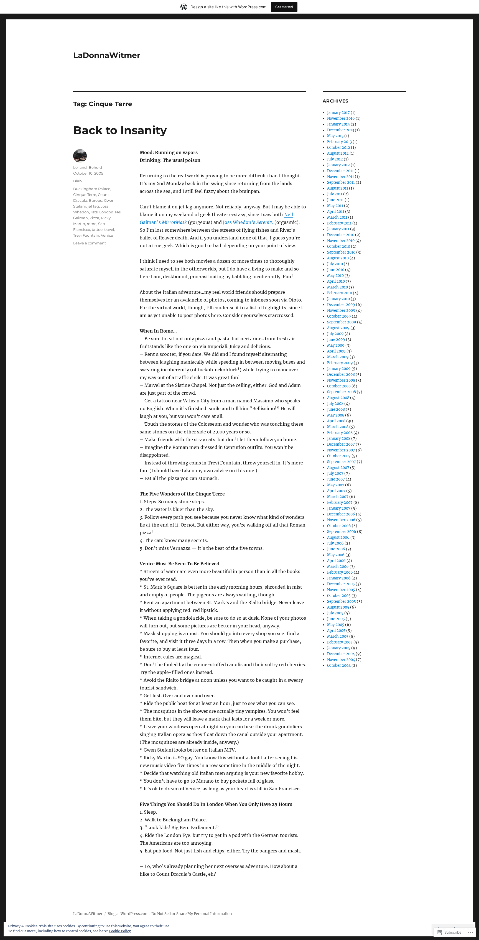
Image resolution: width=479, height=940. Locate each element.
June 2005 (336, 619)
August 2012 (338, 153)
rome (91, 223)
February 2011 (339, 223)
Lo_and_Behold (87, 167)
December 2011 (340, 170)
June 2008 (336, 409)
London (106, 212)
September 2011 (341, 182)
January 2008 (338, 438)
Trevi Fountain (86, 235)
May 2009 (336, 345)
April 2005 (336, 630)
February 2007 (340, 502)
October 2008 (339, 386)
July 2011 (334, 194)
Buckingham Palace (91, 189)
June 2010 (335, 269)
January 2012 (338, 165)
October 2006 (339, 525)
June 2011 (335, 200)
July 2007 (335, 473)
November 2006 (341, 520)
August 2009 (338, 328)
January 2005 (338, 648)
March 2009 (338, 357)
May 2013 (335, 136)
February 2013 (339, 141)
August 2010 (338, 258)
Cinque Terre (84, 194)
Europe (95, 200)
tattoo (97, 229)
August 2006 (338, 537)
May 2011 (335, 205)
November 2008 (341, 380)
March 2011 (337, 217)
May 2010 (335, 275)
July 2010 (335, 264)
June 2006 (336, 549)
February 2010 (339, 293)
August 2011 (337, 188)
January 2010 (338, 299)
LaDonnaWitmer (106, 55)
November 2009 (341, 310)
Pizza (94, 218)
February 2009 (340, 363)
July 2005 (335, 613)
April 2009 (336, 351)
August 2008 (338, 397)
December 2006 (341, 514)
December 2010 (340, 235)
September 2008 (341, 392)
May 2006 (336, 555)
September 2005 (341, 601)
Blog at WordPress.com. (128, 913)
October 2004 (339, 665)
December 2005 (341, 584)
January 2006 (339, 578)
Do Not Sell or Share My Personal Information (191, 913)
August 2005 (338, 607)
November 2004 (341, 659)
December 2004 (341, 654)
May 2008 (335, 415)
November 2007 (341, 450)
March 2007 (337, 496)
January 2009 (339, 368)
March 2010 (337, 287)
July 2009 (335, 333)
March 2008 (337, 427)
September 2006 (341, 531)
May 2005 (335, 624)
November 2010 (341, 240)
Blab (77, 181)
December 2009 (341, 304)
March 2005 (337, 636)
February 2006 (340, 572)
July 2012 (335, 159)
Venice (107, 235)
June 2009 (336, 339)
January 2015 (338, 124)
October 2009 (339, 316)
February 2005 (340, 642)
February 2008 (340, 432)
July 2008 (335, 403)
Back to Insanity (120, 130)
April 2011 (335, 211)
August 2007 (338, 467)
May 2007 (335, 485)
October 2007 (339, 456)
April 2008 (336, 421)
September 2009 (341, 322)
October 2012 (338, 147)
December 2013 (340, 130)
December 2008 (341, 374)
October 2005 (339, 595)
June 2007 (336, 479)
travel (109, 229)
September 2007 (341, 461)
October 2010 (338, 246)
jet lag (93, 206)
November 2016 (341, 118)
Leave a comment (89, 243)
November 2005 (341, 590)
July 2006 (335, 543)
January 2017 (338, 112)
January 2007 (338, 508)
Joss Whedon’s (248, 222)
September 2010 (341, 252)
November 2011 (340, 176)
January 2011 (338, 229)
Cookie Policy (120, 931)
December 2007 (341, 444)
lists (94, 212)
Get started (284, 7)
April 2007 (336, 491)
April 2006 (336, 560)
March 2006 (338, 566)
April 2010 (336, 281)
